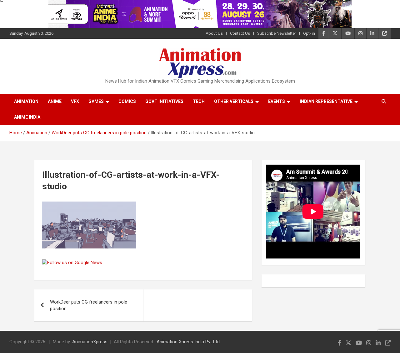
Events (276, 101)
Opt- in (309, 33)
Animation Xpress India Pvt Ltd (188, 342)
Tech (199, 101)
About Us (214, 33)
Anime (55, 101)
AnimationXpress (90, 342)
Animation (26, 101)
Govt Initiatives (164, 101)
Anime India (27, 117)
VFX (75, 101)
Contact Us (240, 33)
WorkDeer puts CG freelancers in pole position (88, 305)
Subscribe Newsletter (276, 33)
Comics (127, 101)
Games (96, 101)
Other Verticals (233, 101)
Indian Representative (326, 101)
